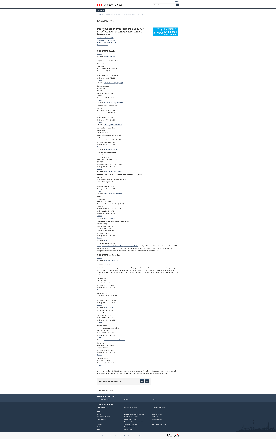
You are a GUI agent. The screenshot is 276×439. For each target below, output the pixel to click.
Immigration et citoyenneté (103, 416)
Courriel (99, 54)
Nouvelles (126, 399)
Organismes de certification (106, 40)
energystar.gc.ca (109, 56)
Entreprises (100, 421)
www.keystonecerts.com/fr (113, 125)
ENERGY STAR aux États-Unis (106, 42)
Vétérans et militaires (157, 419)
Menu (101, 10)
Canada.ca (100, 15)
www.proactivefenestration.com (114, 340)
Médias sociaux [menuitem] (100, 435)
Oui (142, 381)
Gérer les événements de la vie (159, 424)
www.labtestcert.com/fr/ (112, 149)
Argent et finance (128, 429)
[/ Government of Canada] (110, 5)
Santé (98, 426)
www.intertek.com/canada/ (113, 171)
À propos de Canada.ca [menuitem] (125, 435)
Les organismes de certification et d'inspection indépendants (117, 246)
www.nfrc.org (108, 240)
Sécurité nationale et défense (131, 416)
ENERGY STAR (140, 15)
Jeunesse (154, 421)
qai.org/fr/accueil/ (110, 218)
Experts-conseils (102, 45)
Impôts (98, 429)
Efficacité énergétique (129, 15)
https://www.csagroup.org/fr (113, 83)
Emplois (99, 414)
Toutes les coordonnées (102, 407)
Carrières (154, 399)
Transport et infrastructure (130, 424)
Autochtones (155, 416)
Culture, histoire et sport (130, 419)
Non (147, 381)
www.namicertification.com (113, 194)
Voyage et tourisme (101, 419)
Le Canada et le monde (129, 426)
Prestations (99, 424)
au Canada (109, 38)
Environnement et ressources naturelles (134, 414)
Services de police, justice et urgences (133, 421)
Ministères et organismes (130, 407)
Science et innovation (157, 414)
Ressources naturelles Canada (113, 15)
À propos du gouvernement (158, 407)
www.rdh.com (108, 307)
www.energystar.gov (111, 260)
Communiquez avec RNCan (103, 399)
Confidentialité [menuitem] (140, 435)
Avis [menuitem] (134, 435)
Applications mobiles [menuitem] (112, 435)
